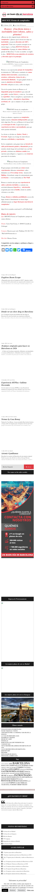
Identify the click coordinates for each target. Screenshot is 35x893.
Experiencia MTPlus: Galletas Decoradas (14, 383)
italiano (12, 773)
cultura (27, 767)
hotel (7, 773)
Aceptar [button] (5, 890)
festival (29, 769)
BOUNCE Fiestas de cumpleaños (16, 20)
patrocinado (22, 775)
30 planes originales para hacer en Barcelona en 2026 (15, 347)
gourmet (20, 771)
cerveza (3, 767)
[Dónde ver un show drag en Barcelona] (17, 298)
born (12, 765)
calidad (24, 765)
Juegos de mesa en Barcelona (11, 729)
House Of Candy (6, 739)
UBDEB (19, 784)
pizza (2, 777)
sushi (7, 783)
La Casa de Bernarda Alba (10, 736)
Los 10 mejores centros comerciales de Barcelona (16, 871)
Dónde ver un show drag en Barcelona (17, 311)
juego (22, 773)
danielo (11, 451)
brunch (17, 765)
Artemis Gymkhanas (9, 453)
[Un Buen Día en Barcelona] (17, 16)
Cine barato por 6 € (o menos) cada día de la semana (16, 733)
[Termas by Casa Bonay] (17, 405)
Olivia (13, 380)
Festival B (4, 741)
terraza (23, 783)
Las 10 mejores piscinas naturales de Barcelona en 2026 (18, 861)
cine (7, 767)
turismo (13, 784)
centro (30, 765)
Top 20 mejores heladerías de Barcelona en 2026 (16, 746)
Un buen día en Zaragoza (9, 834)
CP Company (6, 839)
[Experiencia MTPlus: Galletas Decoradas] (17, 369)
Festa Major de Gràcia (9, 754)
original (11, 775)
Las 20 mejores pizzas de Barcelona (13, 749)
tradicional (5, 784)
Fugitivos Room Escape (11, 277)
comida (20, 767)
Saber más (30, 890)
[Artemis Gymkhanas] (17, 439)
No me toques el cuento (9, 731)
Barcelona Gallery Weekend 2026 (12, 742)
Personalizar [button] (21, 890)
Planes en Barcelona (12, 777)
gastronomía (8, 771)
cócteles (5, 769)
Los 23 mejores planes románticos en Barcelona (16, 866)
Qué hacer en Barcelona (10, 779)
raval (21, 779)
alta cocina (4, 763)
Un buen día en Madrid (9, 831)
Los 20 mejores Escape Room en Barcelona (15, 869)
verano (24, 784)
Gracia (27, 771)
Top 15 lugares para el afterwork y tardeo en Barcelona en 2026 (17, 858)
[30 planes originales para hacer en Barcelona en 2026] (17, 332)
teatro (17, 783)
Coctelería (12, 767)
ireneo (11, 343)
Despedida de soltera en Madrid (11, 841)
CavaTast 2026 (5, 744)
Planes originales (26, 777)
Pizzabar (4, 752)
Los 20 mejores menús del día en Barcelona (15, 873)
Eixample (14, 769)
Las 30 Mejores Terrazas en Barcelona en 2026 (16, 864)
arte (10, 764)
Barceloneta (5, 765)
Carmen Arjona (13, 416)
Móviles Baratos (7, 836)
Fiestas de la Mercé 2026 (9, 756)
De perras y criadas (8, 737)
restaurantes (22, 781)
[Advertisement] (17, 578)
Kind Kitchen (5, 751)
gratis (3, 773)
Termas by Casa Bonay (10, 419)
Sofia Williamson (21, 25)
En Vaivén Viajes (7, 844)
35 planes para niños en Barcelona (12, 852)
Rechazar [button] (12, 890)
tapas (12, 782)
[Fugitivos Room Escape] (17, 263)
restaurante (8, 780)
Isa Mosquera (13, 274)
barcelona (21, 763)
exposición (23, 769)
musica (4, 775)
